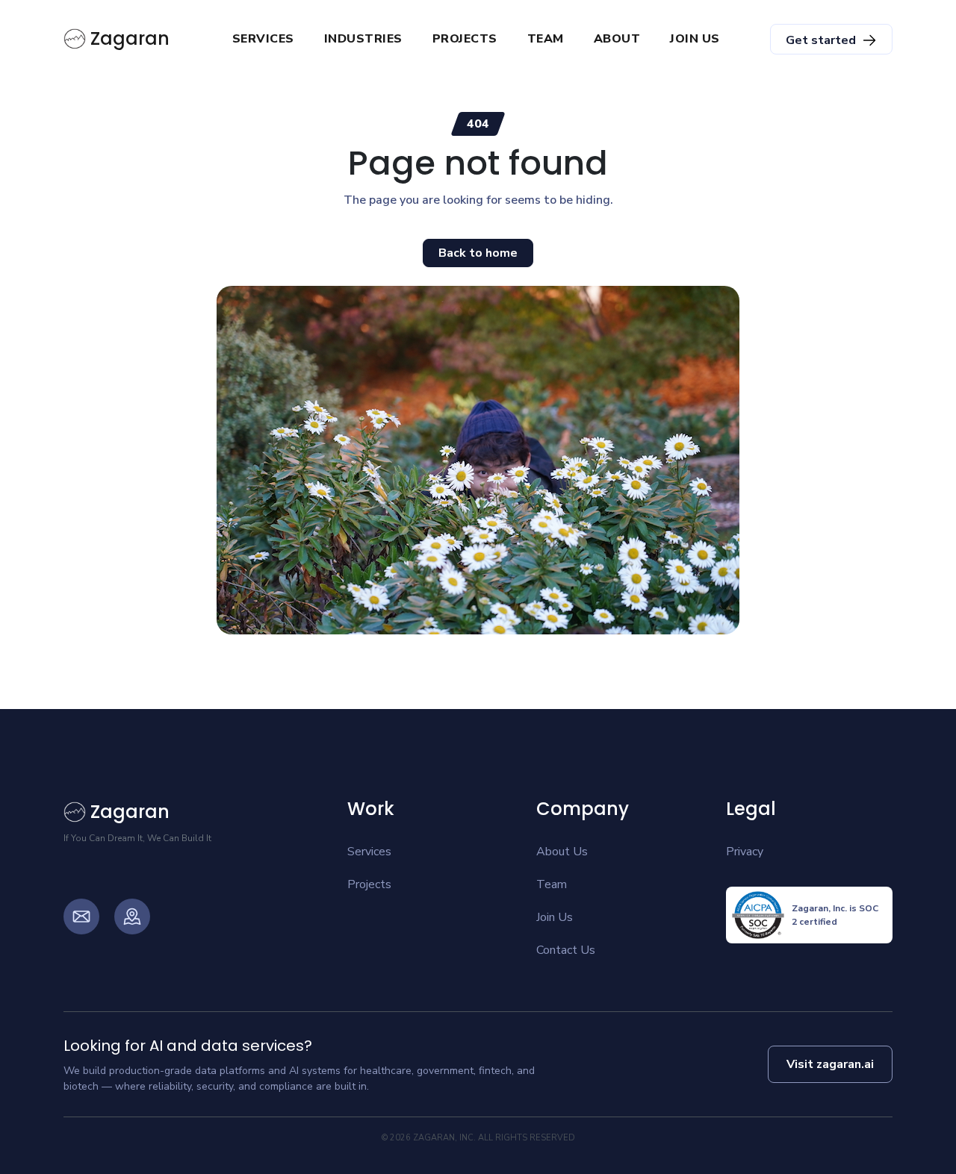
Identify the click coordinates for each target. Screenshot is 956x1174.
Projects (369, 884)
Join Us (554, 917)
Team (551, 884)
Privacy (744, 851)
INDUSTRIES (363, 39)
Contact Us (565, 950)
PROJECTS (464, 39)
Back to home (478, 253)
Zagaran (130, 38)
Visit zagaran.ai (830, 1064)
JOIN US (695, 39)
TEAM (545, 39)
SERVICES (263, 39)
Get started (821, 40)
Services (369, 851)
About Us (562, 851)
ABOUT (617, 39)
